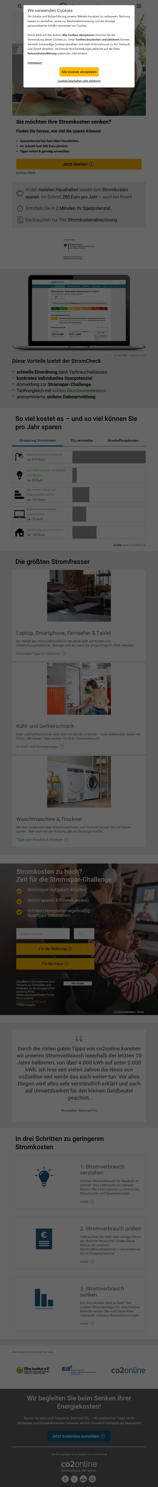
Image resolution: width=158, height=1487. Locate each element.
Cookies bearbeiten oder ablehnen (79, 80)
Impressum (35, 62)
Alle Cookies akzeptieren (79, 72)
